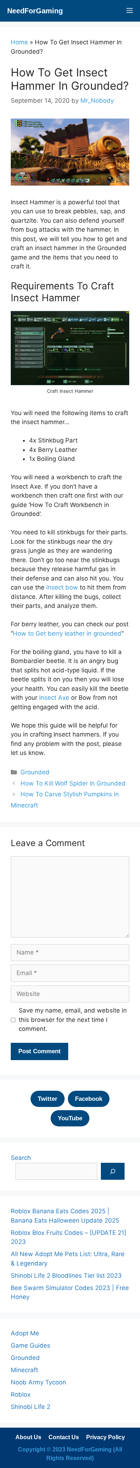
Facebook (88, 1098)
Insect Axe (54, 697)
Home (19, 42)
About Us (28, 1437)
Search (21, 1157)
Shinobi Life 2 (30, 1406)
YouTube (70, 1118)
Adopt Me (25, 1333)
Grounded (35, 772)
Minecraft (24, 1370)
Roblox (21, 1394)
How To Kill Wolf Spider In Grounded (73, 783)
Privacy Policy (105, 1437)
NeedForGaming (35, 11)
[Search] (113, 1171)
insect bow (62, 587)
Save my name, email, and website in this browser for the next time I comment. (73, 1019)
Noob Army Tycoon (38, 1382)
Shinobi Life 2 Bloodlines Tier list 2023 (66, 1275)
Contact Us (63, 1437)
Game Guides (30, 1345)
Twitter (47, 1098)
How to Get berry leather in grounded (67, 633)
